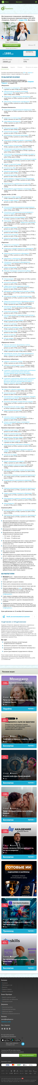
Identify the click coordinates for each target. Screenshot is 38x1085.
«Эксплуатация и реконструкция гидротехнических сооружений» (18, 149)
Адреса (12, 67)
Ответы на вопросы (7, 991)
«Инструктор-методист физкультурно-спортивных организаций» (18, 307)
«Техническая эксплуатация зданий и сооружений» (18, 140)
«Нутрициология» (9, 279)
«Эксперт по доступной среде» (12, 164)
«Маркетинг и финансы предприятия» (14, 389)
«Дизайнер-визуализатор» (11, 171)
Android (30, 72)
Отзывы (19, 67)
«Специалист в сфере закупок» (12, 197)
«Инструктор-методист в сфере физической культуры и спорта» (19, 315)
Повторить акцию (11, 45)
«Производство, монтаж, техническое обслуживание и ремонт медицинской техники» (19, 354)
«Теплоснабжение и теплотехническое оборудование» (19, 178)
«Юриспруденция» (9, 503)
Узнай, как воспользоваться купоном (18, 617)
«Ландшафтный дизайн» (10, 175)
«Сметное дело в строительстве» (13, 145)
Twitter (7, 1029)
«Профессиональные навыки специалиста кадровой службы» (18, 450)
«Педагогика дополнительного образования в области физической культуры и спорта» (19, 302)
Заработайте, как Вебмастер (10, 999)
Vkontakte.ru (5, 1029)
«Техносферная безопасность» (12, 121)
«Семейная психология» (10, 227)
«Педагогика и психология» (28, 222)
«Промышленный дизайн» (11, 128)
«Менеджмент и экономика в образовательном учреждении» (17, 262)
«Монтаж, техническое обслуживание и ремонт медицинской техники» (17, 345)
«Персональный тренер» (10, 331)
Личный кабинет (36, 2)
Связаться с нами (6, 1021)
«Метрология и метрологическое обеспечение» (17, 96)
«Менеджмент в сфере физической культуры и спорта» (19, 291)
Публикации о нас (7, 985)
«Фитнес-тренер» (8, 338)
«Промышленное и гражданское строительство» (17, 184)
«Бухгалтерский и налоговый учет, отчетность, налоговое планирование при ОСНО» (19, 397)
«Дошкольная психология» (11, 238)
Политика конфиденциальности (11, 1013)
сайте (20, 588)
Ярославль (19, 2)
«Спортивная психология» (11, 234)
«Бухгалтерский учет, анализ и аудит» (14, 407)
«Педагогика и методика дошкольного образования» (18, 248)
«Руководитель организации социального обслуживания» (20, 515)
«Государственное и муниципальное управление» (17, 480)
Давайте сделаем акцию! (9, 997)
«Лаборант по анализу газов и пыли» (14, 365)
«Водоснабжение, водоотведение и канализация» (18, 189)
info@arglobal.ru (7, 594)
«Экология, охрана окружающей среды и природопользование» (15, 417)
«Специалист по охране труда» (12, 118)
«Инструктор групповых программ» (14, 320)
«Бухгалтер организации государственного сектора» (18, 401)
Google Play (16, 1040)
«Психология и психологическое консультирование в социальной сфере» (18, 212)
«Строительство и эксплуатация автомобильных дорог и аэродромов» (19, 154)
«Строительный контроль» (11, 131)
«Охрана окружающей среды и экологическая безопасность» (16, 422)
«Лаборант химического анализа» (13, 361)
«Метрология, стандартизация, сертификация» (17, 101)
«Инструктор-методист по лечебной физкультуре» (18, 296)
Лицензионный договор (8, 1009)
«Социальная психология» (11, 231)
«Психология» (8, 221)
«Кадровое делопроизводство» (12, 434)
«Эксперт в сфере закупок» (11, 200)
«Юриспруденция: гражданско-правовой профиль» (18, 498)
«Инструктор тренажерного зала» (13, 327)
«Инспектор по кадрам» (10, 455)
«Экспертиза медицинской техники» (14, 350)
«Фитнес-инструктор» (10, 334)
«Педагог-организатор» (10, 267)
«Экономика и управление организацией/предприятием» (20, 475)
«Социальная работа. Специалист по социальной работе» (20, 510)
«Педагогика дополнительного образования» (16, 253)
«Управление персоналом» (11, 430)
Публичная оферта (7, 1011)
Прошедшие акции (7, 1001)
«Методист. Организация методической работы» (17, 271)
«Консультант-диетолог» (10, 282)
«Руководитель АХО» (10, 168)
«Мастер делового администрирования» (15, 465)
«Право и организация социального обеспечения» (18, 493)
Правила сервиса (6, 989)
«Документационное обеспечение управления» (17, 444)
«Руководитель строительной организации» (16, 135)
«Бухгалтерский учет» (10, 393)
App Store (6, 1040)
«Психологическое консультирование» (14, 217)
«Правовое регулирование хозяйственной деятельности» (20, 488)
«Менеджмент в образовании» (12, 258)
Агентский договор (7, 1007)
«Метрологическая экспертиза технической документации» (16, 92)
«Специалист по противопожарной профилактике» (18, 110)
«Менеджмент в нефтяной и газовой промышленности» (19, 470)
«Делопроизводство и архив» (12, 441)
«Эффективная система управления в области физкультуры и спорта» (16, 286)
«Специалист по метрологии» (12, 88)
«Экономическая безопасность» (12, 410)
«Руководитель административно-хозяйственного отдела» (20, 159)
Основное (5, 67)
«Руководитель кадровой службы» (13, 437)
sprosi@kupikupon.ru (7, 1019)
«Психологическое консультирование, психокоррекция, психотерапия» (19, 207)
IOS (24, 72)
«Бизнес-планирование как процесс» (14, 461)
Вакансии (4, 987)
